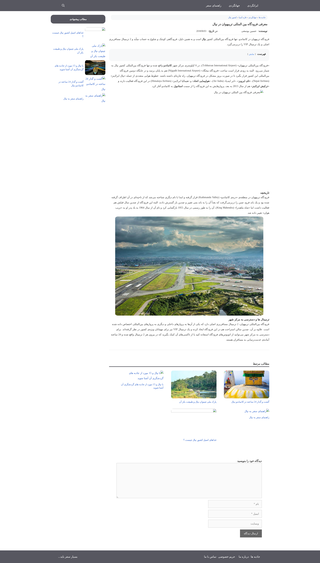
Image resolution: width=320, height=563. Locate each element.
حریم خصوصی (226, 556)
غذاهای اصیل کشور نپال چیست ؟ (199, 440)
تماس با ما (210, 556)
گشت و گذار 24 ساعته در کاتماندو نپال (250, 401)
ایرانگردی (252, 5)
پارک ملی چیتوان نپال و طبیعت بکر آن (197, 401)
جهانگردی (234, 5)
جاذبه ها (262, 17)
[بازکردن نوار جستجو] (63, 5)
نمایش (251, 54)
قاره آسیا (242, 17)
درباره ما (244, 556)
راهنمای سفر (213, 5)
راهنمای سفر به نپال (259, 417)
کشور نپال (232, 17)
